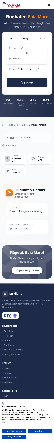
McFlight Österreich (13, 349)
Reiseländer (10, 331)
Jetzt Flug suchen (29, 270)
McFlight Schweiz (12, 354)
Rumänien (11, 145)
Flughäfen (9, 345)
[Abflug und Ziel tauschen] (27, 53)
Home (7, 368)
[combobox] (27, 48)
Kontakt (7, 373)
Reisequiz (8, 382)
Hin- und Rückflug (21, 39)
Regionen (8, 335)
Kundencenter (11, 377)
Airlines (7, 340)
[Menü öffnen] (49, 5)
